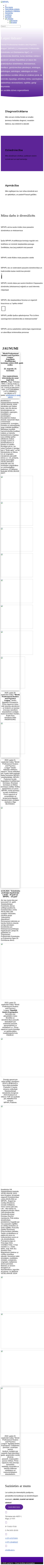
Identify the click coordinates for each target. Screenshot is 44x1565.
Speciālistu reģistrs (12, 9)
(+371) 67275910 (11, 1538)
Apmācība (9, 13)
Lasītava (8, 15)
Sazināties (14, 1507)
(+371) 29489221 (11, 1542)
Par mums (9, 7)
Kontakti (8, 17)
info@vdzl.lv (10, 1550)
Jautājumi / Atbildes (12, 11)
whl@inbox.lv (11, 395)
